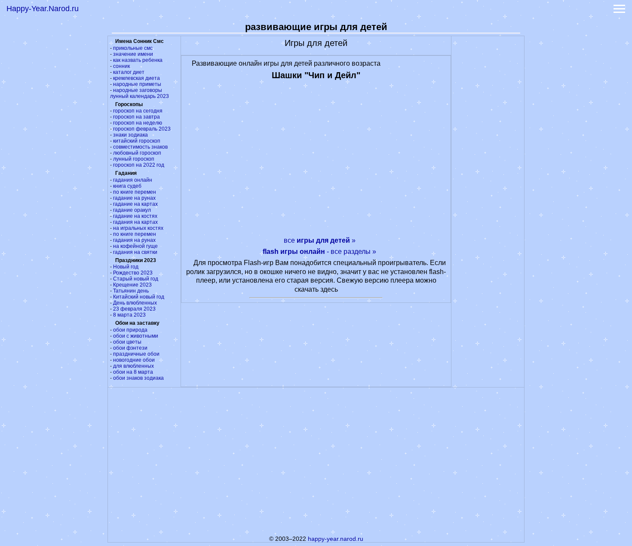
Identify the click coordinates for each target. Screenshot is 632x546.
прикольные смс (133, 48)
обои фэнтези (130, 348)
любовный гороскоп (137, 153)
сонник (121, 66)
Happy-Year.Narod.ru (42, 8)
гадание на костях (135, 216)
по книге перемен (134, 192)
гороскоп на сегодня (138, 111)
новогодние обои (134, 360)
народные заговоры (137, 90)
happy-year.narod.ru (335, 538)
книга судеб (127, 186)
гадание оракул (132, 210)
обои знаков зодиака (138, 378)
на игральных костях (138, 228)
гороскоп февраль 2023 (142, 129)
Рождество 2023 (133, 273)
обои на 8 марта (133, 372)
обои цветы (127, 342)
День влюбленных (135, 303)
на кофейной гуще (135, 246)
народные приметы (137, 84)
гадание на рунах (134, 198)
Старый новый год (135, 279)
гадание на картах (135, 204)
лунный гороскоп (133, 159)
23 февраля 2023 (134, 309)
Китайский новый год (138, 297)
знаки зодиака (130, 135)
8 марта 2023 (129, 315)
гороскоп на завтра (136, 117)
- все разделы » (319, 251)
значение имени (133, 54)
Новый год (125, 267)
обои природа (130, 330)
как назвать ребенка (138, 60)
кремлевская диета (136, 78)
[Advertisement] (488, 165)
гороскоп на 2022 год (138, 165)
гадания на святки (135, 252)
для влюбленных (133, 366)
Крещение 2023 (132, 285)
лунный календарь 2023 (139, 96)
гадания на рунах (134, 240)
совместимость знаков (140, 147)
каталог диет (128, 72)
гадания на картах (135, 222)
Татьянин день (131, 291)
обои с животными (135, 336)
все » (320, 240)
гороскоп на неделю (137, 123)
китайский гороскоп (136, 141)
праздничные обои (136, 354)
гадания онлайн (132, 180)
